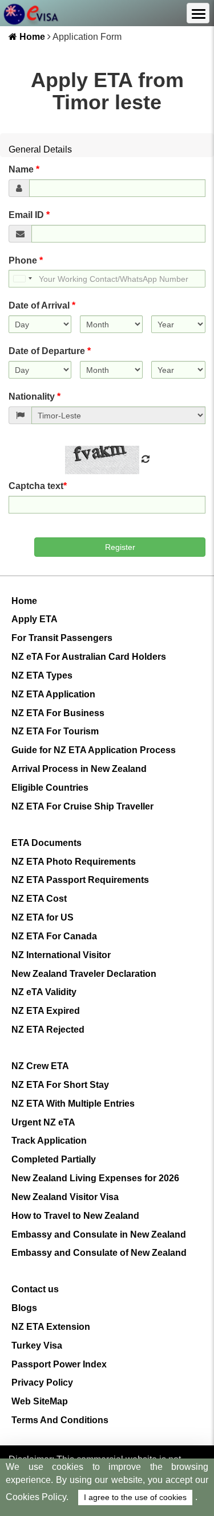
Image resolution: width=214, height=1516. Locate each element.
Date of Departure (50, 351)
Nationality (34, 396)
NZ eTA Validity (43, 992)
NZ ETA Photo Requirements (73, 861)
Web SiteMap (39, 1401)
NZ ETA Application (53, 694)
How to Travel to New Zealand (75, 1216)
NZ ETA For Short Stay (60, 1085)
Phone (26, 260)
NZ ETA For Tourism (55, 731)
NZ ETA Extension (50, 1327)
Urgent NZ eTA (43, 1122)
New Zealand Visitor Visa (65, 1197)
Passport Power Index (59, 1364)
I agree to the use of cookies (135, 1497)
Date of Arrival (42, 305)
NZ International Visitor (61, 955)
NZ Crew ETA (40, 1066)
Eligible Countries (49, 787)
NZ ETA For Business (57, 713)
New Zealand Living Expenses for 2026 (95, 1178)
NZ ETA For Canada (54, 936)
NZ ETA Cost (39, 898)
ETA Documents (46, 843)
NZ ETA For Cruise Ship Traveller (82, 806)
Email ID (29, 215)
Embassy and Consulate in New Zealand (98, 1234)
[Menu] (198, 13)
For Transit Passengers (61, 638)
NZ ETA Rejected (47, 1029)
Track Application (49, 1140)
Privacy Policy (42, 1382)
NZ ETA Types (41, 675)
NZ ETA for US (42, 917)
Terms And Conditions (59, 1420)
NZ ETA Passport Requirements (80, 880)
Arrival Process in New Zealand (79, 769)
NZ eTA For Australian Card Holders (88, 657)
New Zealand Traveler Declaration (83, 974)
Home (31, 37)
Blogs (24, 1308)
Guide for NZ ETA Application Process (93, 750)
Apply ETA (34, 619)
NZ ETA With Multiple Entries (73, 1103)
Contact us (35, 1289)
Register (120, 547)
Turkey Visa (36, 1345)
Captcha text (38, 486)
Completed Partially (53, 1159)
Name (24, 169)
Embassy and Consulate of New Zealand (99, 1253)
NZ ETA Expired (45, 1011)
